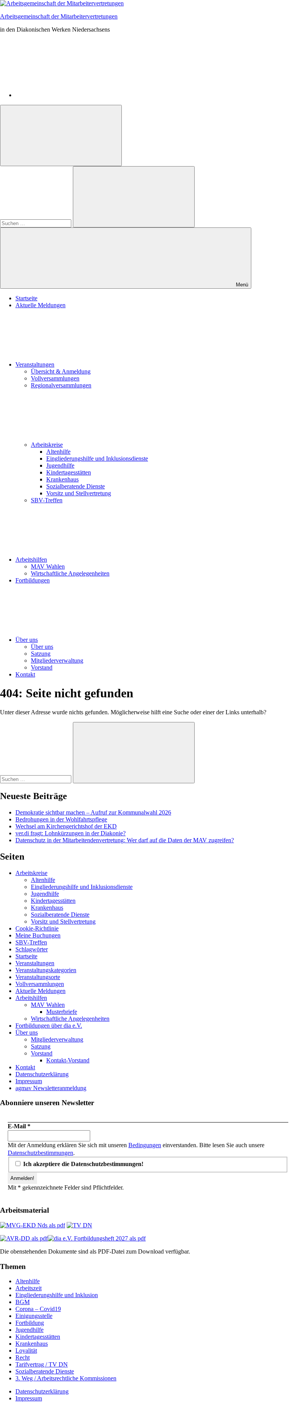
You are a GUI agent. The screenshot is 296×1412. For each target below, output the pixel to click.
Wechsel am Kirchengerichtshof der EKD (66, 826)
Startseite (26, 298)
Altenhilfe (58, 451)
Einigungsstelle (33, 1316)
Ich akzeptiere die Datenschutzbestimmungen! (82, 1164)
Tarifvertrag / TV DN (41, 1364)
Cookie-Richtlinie (37, 928)
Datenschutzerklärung (42, 1074)
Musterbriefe (61, 1011)
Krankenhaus (62, 479)
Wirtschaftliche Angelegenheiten (70, 573)
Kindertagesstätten (68, 472)
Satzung (40, 653)
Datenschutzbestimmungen (40, 1152)
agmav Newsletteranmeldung (50, 1088)
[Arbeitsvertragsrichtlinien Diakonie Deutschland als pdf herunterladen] (24, 1238)
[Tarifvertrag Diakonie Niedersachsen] (79, 1225)
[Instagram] (73, 95)
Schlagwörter (31, 949)
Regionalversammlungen (61, 385)
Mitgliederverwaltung (57, 660)
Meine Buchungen (38, 935)
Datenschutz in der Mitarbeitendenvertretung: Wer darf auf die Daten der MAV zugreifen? (124, 840)
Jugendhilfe (60, 465)
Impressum (28, 1081)
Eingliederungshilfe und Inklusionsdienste (97, 458)
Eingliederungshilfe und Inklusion (56, 1295)
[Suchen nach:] (36, 223)
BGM (22, 1302)
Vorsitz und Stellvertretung (78, 493)
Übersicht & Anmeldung (61, 371)
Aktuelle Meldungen (40, 305)
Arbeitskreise (47, 444)
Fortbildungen (32, 580)
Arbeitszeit (28, 1288)
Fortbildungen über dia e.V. (48, 1025)
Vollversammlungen (55, 378)
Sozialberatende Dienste (75, 486)
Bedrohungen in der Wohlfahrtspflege (61, 819)
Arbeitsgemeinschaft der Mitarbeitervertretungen (59, 16)
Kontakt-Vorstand (67, 1060)
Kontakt (25, 674)
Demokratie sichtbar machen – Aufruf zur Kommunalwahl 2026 (93, 812)
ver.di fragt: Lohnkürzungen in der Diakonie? (70, 833)
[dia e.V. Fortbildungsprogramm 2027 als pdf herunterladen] (97, 1238)
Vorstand (41, 667)
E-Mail (19, 1126)
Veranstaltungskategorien (45, 970)
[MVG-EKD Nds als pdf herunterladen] (32, 1225)
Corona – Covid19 (38, 1309)
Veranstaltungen (34, 364)
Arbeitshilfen (31, 559)
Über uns (26, 639)
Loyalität (26, 1350)
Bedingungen (144, 1145)
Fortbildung (29, 1322)
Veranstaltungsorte (37, 977)
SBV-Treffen (46, 500)
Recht (22, 1357)
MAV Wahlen (48, 566)
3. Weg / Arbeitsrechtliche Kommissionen (65, 1378)
